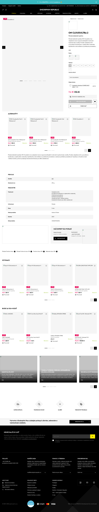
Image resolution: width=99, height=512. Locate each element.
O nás (53, 495)
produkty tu (57, 2)
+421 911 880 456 (93, 5)
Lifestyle (57, 13)
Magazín (54, 485)
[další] (89, 150)
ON (52, 178)
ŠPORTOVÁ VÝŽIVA (67, 13)
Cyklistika (22, 13)
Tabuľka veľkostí (72, 72)
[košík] (96, 10)
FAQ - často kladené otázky (59, 492)
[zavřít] (96, 2)
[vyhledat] (3, 10)
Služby (54, 487)
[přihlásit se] (93, 10)
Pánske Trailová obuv (7, 251)
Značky (76, 13)
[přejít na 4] (49, 150)
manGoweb (94, 503)
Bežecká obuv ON (50, 251)
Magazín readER (11, 5)
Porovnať (12, 145)
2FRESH (78, 503)
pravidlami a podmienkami (29, 439)
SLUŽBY (85, 13)
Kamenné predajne (9, 482)
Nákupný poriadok (32, 487)
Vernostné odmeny (9, 489)
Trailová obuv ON (38, 251)
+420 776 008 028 (70, 5)
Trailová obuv (81, 18)
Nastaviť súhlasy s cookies (33, 495)
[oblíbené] (6, 10)
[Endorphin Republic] (49, 9)
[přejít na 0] (46, 150)
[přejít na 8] (53, 150)
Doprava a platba (31, 482)
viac (70, 50)
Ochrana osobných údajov (34, 490)
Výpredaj (14, 13)
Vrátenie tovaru (31, 485)
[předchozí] (85, 150)
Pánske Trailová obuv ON (23, 251)
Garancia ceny (31, 492)
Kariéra (19, 5)
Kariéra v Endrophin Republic (59, 490)
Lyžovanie (39, 13)
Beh (31, 13)
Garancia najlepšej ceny (78, 96)
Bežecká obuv (73, 18)
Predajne (4, 5)
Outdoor (48, 13)
